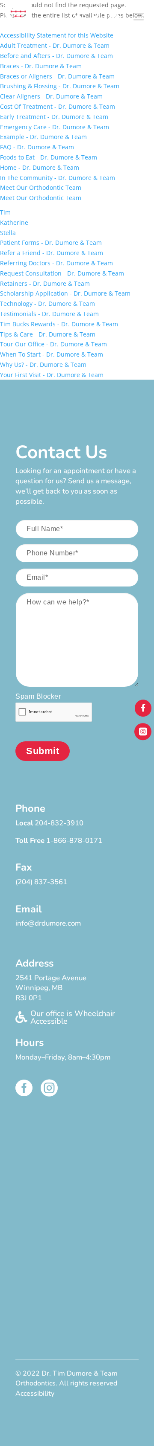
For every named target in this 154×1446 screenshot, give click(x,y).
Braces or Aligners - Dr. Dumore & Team (57, 76)
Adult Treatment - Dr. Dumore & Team (55, 45)
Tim (5, 212)
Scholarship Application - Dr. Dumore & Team (65, 293)
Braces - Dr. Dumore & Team (41, 66)
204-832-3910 (59, 823)
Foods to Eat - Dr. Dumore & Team (48, 157)
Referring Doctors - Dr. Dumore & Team (56, 263)
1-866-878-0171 (74, 840)
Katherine (14, 222)
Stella (8, 233)
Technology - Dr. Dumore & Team (47, 303)
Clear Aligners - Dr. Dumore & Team (51, 96)
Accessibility (34, 1393)
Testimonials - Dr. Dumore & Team (49, 314)
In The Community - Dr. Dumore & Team (57, 178)
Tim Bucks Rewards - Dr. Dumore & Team (59, 324)
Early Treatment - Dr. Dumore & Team (54, 117)
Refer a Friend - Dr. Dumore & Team (51, 253)
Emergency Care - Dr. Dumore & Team (54, 127)
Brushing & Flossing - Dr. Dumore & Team (59, 86)
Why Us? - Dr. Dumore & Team (43, 364)
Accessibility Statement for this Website (56, 35)
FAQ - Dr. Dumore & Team (37, 147)
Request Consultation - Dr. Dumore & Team (62, 273)
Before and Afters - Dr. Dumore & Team (56, 56)
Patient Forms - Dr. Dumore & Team (51, 242)
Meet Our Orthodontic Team (40, 187)
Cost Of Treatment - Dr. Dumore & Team (57, 106)
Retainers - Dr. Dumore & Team (45, 283)
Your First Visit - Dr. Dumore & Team (52, 375)
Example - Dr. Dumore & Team (43, 137)
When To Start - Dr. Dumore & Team (51, 354)
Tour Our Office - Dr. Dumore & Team (53, 344)
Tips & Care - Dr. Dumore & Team (47, 334)
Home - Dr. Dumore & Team (39, 167)
